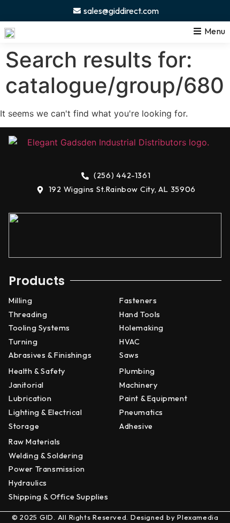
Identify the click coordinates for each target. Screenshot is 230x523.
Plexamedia (197, 517)
